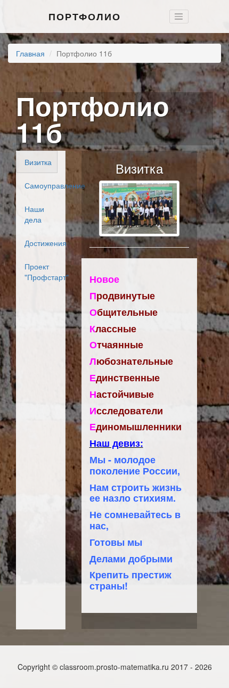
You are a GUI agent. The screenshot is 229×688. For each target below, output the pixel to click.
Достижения (41, 242)
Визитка (38, 162)
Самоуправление (41, 185)
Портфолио (84, 16)
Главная (30, 53)
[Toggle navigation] (179, 16)
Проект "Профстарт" (41, 271)
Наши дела (34, 214)
